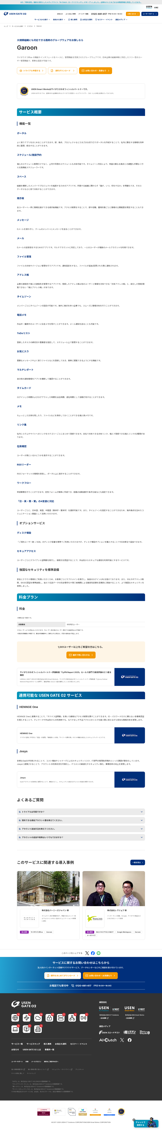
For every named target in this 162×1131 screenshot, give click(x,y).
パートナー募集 (83, 14)
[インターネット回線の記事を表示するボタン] (15, 1018)
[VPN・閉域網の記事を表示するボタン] (26, 1018)
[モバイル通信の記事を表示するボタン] (83, 1018)
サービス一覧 (17, 1044)
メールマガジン (36, 1061)
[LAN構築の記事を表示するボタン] (72, 1018)
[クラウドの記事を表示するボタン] (38, 1018)
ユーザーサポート (17, 1061)
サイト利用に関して (17, 1073)
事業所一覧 (49, 1049)
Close (133, 1119)
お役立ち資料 (60, 1044)
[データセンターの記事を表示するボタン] (61, 1018)
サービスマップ (33, 1044)
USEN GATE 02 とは (32, 1049)
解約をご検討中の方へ (51, 1061)
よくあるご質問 (71, 14)
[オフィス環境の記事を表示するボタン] (38, 1029)
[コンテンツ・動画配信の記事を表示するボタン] (26, 1029)
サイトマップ (31, 1073)
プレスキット (79, 1069)
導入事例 (47, 1044)
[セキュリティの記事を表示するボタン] (49, 1018)
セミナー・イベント (78, 1044)
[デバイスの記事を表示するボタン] (15, 1029)
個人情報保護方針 (17, 1069)
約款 (27, 1061)
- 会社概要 (103, 1018)
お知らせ (60, 14)
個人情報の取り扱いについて (37, 1069)
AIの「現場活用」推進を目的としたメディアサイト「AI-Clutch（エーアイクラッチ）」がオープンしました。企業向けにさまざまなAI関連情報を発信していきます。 (81, 2)
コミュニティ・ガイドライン (61, 1069)
